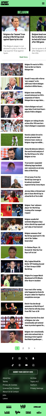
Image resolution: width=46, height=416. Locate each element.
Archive (33, 378)
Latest (5, 398)
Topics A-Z (34, 381)
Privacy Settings (36, 388)
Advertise (6, 378)
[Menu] (43, 3)
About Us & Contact (11, 392)
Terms (5, 381)
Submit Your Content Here (23, 372)
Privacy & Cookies (10, 385)
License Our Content (11, 388)
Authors (33, 385)
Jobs (4, 395)
